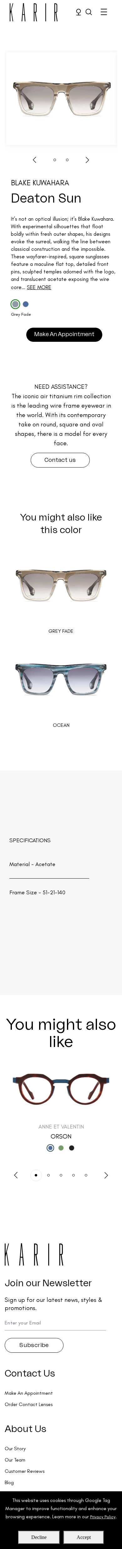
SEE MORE (39, 287)
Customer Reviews (24, 1471)
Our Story (15, 1448)
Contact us (60, 460)
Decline (39, 1537)
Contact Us (30, 1373)
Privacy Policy (102, 1517)
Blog (9, 1482)
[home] (31, 12)
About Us (25, 1429)
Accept (84, 1537)
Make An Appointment (64, 334)
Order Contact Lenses (29, 1404)
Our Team (15, 1460)
